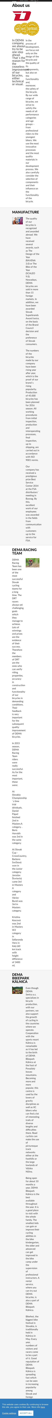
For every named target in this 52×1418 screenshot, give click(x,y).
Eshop (35, 1)
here (43, 1407)
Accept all (26, 1413)
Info (37, 2)
